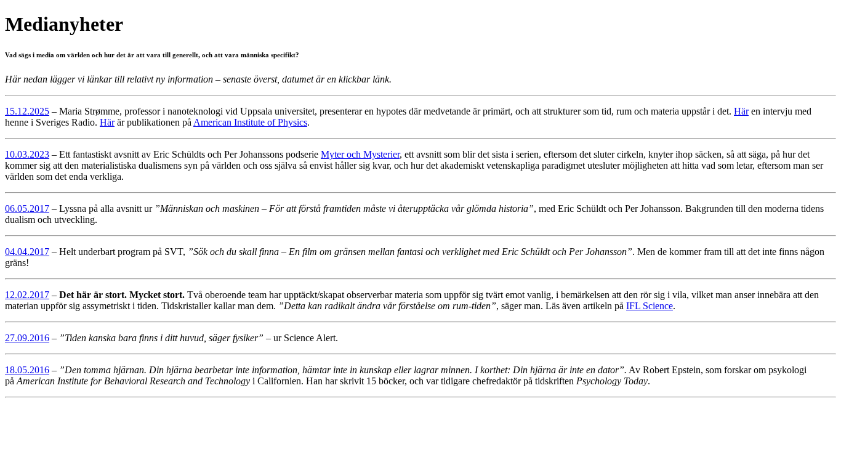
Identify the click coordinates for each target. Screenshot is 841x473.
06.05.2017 (27, 208)
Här (741, 111)
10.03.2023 (27, 154)
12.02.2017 (27, 294)
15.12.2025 (27, 111)
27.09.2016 (27, 338)
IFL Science (649, 306)
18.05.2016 (27, 370)
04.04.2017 (27, 251)
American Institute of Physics (250, 122)
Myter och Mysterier (360, 154)
